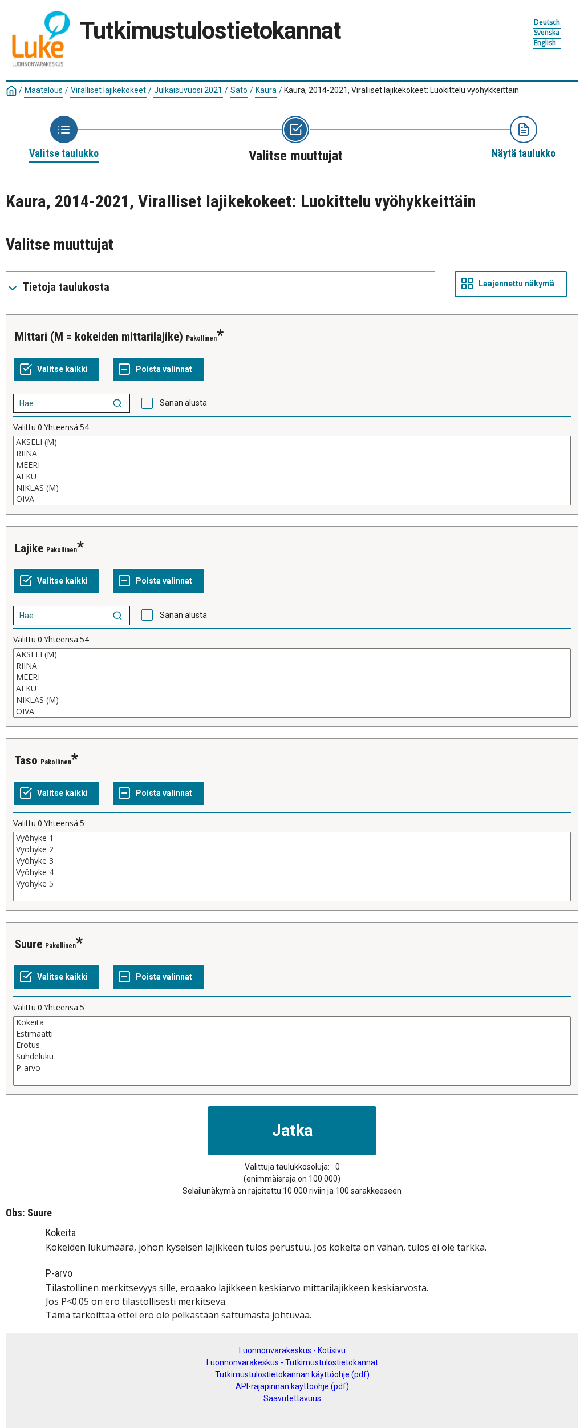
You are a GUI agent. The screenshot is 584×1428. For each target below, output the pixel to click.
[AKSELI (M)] (292, 442)
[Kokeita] (292, 1022)
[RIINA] (292, 453)
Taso (26, 760)
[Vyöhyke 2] (292, 849)
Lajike (29, 548)
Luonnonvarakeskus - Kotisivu (292, 1350)
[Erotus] (292, 1045)
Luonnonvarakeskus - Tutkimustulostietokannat (292, 1362)
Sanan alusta (183, 402)
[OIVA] (292, 499)
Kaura (266, 90)
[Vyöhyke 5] (292, 883)
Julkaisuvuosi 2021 (188, 90)
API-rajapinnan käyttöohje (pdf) (292, 1386)
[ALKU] (292, 476)
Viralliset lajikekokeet (108, 90)
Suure (28, 944)
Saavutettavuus (292, 1398)
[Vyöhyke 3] (292, 861)
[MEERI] (292, 465)
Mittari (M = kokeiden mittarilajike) (99, 336)
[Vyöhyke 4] (292, 872)
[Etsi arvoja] (117, 403)
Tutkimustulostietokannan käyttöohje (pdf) (292, 1374)
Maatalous (44, 90)
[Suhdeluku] (292, 1056)
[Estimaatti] (292, 1033)
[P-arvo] (292, 1068)
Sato (239, 90)
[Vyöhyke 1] (292, 838)
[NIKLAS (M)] (292, 487)
